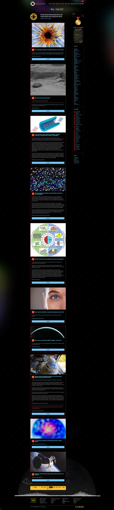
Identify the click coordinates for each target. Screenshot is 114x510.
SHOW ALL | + (75, 150)
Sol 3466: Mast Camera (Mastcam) (42, 98)
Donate (66, 3)
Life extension (80, 36)
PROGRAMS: (75, 501)
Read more (48, 59)
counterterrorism (76, 78)
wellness (80, 42)
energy (75, 91)
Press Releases (81, 3)
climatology (76, 74)
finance (75, 99)
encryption (75, 90)
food (74, 101)
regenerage (80, 38)
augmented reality (77, 62)
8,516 (54, 487)
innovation (39, 318)
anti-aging (81, 27)
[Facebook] (76, 507)
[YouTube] (81, 507)
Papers (63, 3)
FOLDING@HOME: (64, 501)
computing (75, 76)
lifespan (74, 37)
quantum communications (39, 157)
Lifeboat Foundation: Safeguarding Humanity (37, 3)
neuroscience (39, 56)
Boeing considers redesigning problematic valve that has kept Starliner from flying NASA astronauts (48, 377)
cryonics (75, 79)
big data (75, 65)
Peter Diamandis (76, 50)
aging (75, 27)
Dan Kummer (77, 126)
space (38, 108)
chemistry (75, 73)
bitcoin (79, 30)
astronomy (75, 61)
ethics (75, 95)
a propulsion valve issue (59, 397)
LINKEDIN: (63, 498)
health (76, 34)
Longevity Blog (76, 158)
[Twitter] (77, 507)
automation (76, 63)
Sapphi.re (44, 506)
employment (76, 89)
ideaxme (74, 35)
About (50, 3)
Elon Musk (39, 411)
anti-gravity (75, 59)
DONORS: (63, 500)
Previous (35, 487)
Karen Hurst (77, 123)
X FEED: (40, 500)
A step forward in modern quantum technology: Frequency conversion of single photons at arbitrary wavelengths (47, 135)
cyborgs (75, 82)
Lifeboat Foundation (36, 506)
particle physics (44, 215)
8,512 (42, 487)
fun (74, 102)
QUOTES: (74, 502)
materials (39, 279)
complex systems (76, 75)
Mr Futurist (75, 159)
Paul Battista (35, 318)
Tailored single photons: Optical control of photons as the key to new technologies (48, 193)
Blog (52, 3)
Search (82, 16)
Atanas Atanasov (36, 346)
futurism (75, 103)
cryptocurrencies (76, 80)
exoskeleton (76, 98)
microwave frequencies (36, 267)
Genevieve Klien (77, 111)
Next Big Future (76, 160)
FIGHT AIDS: (41, 501)
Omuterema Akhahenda (77, 128)
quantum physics (43, 160)
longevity (78, 37)
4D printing (75, 49)
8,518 (60, 487)
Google (74, 34)
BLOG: (51, 500)
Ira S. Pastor (77, 148)
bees (74, 64)
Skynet (75, 55)
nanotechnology (40, 215)
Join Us (69, 3)
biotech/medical (40, 444)
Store (78, 3)
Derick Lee (77, 133)
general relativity (76, 104)
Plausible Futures (76, 161)
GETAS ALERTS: (75, 498)
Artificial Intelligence (77, 28)
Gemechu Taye (36, 411)
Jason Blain (77, 145)
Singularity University (77, 54)
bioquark (77, 29)
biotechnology (76, 30)
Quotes (75, 3)
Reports (60, 3)
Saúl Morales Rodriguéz (77, 113)
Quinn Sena (35, 56)
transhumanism (76, 42)
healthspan (80, 34)
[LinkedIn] (79, 507)
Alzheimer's (78, 27)
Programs (57, 3)
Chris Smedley (77, 149)
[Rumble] (83, 507)
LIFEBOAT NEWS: (53, 498)
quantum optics (43, 153)
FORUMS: (63, 502)
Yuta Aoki (76, 132)
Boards (54, 3)
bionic (75, 68)
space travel (42, 411)
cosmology (75, 77)
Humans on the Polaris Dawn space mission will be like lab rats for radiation (49, 474)
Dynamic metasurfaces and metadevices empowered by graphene (49, 259)
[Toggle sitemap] (81, 1)
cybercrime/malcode (77, 81)
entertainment (76, 93)
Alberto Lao (77, 134)
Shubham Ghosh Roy (78, 114)
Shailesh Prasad (77, 118)
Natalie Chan (77, 138)
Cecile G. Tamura (78, 131)
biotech (80, 29)
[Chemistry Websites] (78, 21)
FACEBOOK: (41, 498)
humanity (82, 34)
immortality (77, 35)
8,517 (57, 487)
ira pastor (75, 36)
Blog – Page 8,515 (57, 9)
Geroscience (76, 157)
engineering (76, 92)
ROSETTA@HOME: (42, 502)
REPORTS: (52, 501)
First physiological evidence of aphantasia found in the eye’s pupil (49, 50)
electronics (75, 88)
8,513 (45, 487)
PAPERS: (52, 502)
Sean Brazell (77, 139)
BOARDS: (75, 500)
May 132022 (33, 50)
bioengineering (76, 66)
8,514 (48, 487)
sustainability (77, 41)
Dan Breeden (35, 160)
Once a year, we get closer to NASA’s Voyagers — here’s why (48, 340)
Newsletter (72, 3)
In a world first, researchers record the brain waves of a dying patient (48, 441)
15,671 (63, 487)
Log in (43, 18)
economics (75, 86)
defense (75, 83)
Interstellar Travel (81, 35)
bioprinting (75, 69)
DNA (74, 51)
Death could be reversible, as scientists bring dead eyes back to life (49, 312)
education (75, 87)
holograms (39, 160)
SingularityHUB (76, 162)
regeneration (76, 40)
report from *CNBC (35, 385)
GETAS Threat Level (33, 500)
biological (75, 67)
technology (81, 41)
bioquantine (80, 28)
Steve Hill (76, 140)
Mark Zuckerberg (76, 56)
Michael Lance (77, 144)
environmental (76, 94)
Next (48, 489)
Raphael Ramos (77, 137)
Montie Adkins (77, 146)
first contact (76, 100)
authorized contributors (48, 18)
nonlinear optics (53, 153)
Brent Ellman (35, 108)
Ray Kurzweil (76, 52)
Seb (76, 143)
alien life (75, 58)
